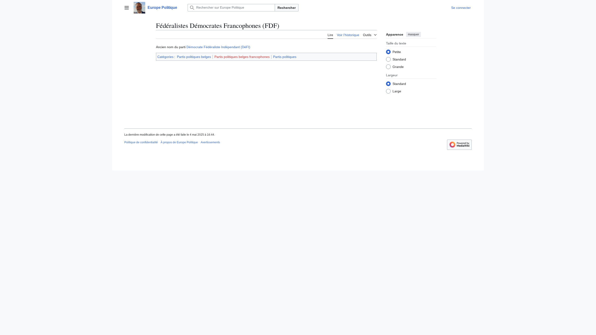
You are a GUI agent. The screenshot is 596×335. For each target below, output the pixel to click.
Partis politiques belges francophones (242, 57)
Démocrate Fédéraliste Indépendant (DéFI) (218, 47)
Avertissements (210, 142)
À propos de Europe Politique (179, 142)
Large (397, 91)
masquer (413, 34)
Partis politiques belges (194, 57)
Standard (399, 59)
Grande (398, 67)
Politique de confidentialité (141, 142)
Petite (397, 52)
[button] (126, 7)
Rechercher (287, 8)
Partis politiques (284, 57)
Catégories (165, 57)
